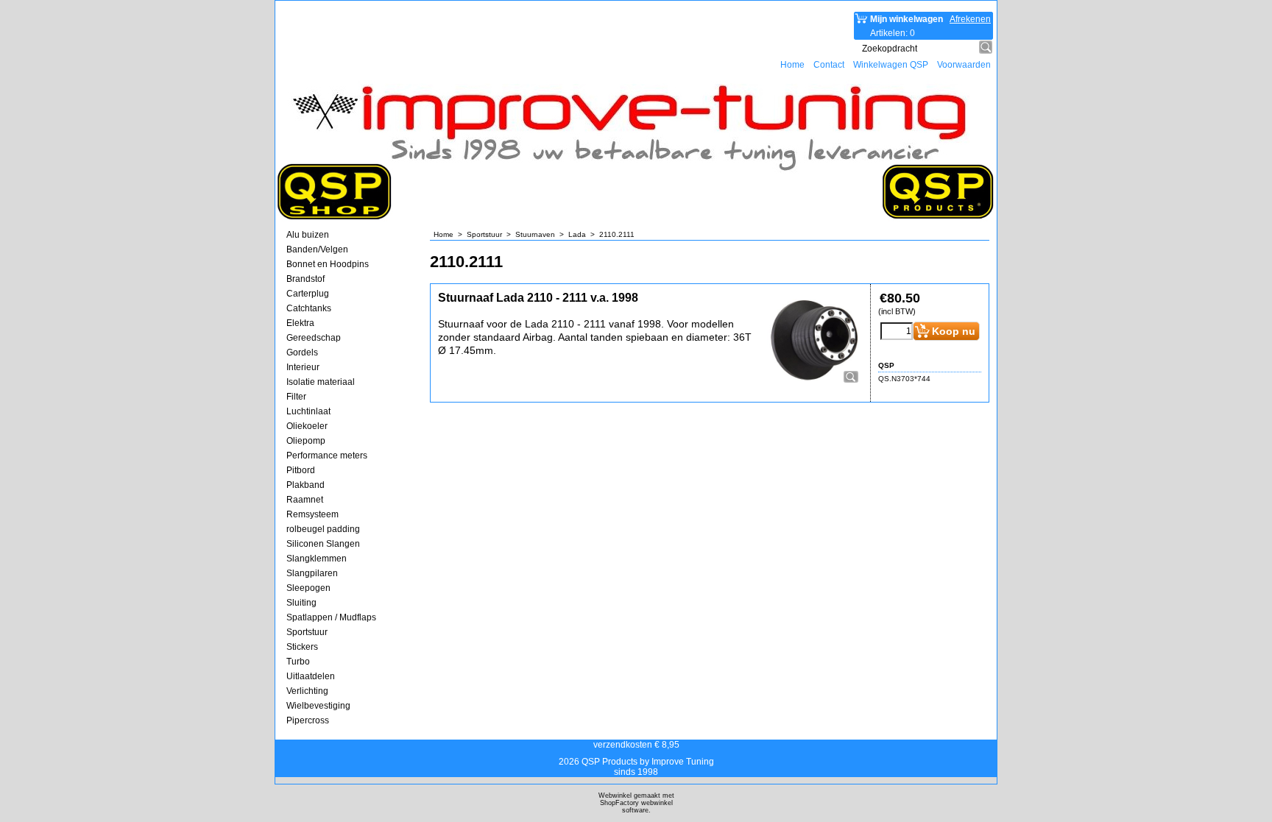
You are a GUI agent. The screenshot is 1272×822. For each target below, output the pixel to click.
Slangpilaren (312, 573)
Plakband (305, 485)
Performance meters (326, 455)
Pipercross (307, 720)
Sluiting (301, 603)
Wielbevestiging (318, 706)
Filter (296, 396)
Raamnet (304, 500)
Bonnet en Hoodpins (327, 264)
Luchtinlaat (308, 411)
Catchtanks (308, 308)
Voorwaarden (964, 65)
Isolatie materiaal (320, 382)
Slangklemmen (316, 558)
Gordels (302, 352)
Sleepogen (308, 588)
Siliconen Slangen (323, 544)
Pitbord (300, 470)
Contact (828, 65)
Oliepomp (305, 441)
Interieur (302, 367)
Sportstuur (307, 632)
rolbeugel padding (323, 529)
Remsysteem (312, 514)
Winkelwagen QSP (890, 65)
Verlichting (307, 691)
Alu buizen (307, 235)
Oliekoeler (307, 426)
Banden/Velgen (317, 249)
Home (792, 65)
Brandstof (305, 279)
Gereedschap (313, 338)
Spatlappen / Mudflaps (331, 617)
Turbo (298, 661)
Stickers (302, 647)
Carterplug (307, 293)
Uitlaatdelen (310, 676)
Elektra (300, 323)
